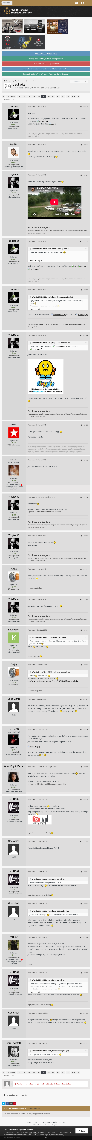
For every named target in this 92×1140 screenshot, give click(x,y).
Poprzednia (11, 96)
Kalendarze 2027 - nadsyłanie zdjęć (46, 64)
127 (38, 96)
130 (53, 96)
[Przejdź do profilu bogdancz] (13, 114)
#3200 (85, 1044)
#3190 (85, 699)
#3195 (85, 872)
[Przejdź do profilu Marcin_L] (7, 86)
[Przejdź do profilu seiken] (13, 470)
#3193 (85, 800)
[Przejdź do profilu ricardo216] (13, 739)
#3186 (85, 569)
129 (48, 96)
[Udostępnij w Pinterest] (14, 1103)
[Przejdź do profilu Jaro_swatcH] (13, 1051)
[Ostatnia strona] (78, 96)
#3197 (85, 937)
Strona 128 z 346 (9, 99)
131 (58, 96)
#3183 (85, 460)
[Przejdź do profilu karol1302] (13, 807)
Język (29, 1122)
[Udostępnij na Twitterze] (3, 1103)
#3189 (85, 665)
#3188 (85, 630)
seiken (13, 459)
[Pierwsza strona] (3, 96)
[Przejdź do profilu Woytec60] (13, 182)
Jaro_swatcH (14, 1043)
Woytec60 (13, 174)
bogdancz (14, 106)
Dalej (73, 96)
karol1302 (14, 799)
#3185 (85, 536)
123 (19, 96)
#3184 (85, 497)
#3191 (85, 730)
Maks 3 (14, 936)
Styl (36, 1122)
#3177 (85, 145)
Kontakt (62, 1122)
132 (63, 96)
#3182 (85, 425)
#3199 (85, 1013)
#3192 (85, 767)
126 (33, 96)
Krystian (14, 144)
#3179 (85, 241)
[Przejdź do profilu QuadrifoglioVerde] (13, 777)
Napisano (37, 106)
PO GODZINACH (53, 88)
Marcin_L (26, 88)
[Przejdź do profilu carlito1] (13, 432)
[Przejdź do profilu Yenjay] (13, 576)
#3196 (85, 904)
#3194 (85, 841)
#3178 (85, 175)
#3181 (85, 335)
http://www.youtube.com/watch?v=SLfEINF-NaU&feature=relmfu (53, 681)
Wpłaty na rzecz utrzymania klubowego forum (46, 59)
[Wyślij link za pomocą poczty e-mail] (11, 1103)
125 (29, 96)
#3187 (85, 599)
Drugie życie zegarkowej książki (46, 53)
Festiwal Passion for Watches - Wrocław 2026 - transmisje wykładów (46, 69)
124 (24, 96)
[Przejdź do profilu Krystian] (13, 152)
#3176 (85, 107)
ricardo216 (14, 729)
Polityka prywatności (49, 1122)
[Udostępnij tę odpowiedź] (81, 107)
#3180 (85, 290)
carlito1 (14, 424)
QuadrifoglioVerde (13, 766)
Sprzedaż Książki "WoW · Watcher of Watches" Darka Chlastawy (46, 74)
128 (43, 96)
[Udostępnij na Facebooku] (7, 1103)
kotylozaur (13, 629)
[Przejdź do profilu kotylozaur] (13, 637)
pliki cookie (33, 1132)
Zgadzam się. (84, 1131)
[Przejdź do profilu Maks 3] (13, 945)
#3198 (85, 973)
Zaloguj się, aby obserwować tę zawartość (21, 81)
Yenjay (14, 568)
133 (68, 96)
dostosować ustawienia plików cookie (23, 1135)
